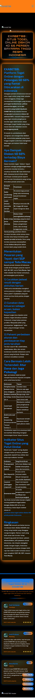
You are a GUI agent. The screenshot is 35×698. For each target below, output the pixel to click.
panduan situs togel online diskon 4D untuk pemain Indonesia (17, 514)
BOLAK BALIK (28, 689)
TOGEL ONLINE (27, 675)
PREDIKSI (28, 679)
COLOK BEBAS (28, 684)
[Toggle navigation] (33, 6)
